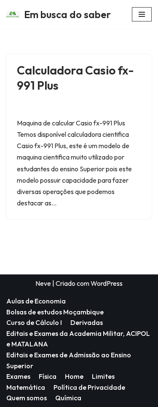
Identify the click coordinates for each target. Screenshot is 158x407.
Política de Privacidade (89, 387)
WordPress (107, 283)
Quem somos (26, 398)
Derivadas (86, 322)
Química (68, 398)
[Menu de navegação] (142, 14)
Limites (103, 376)
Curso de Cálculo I (34, 322)
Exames (18, 376)
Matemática (25, 387)
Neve (43, 283)
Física (47, 376)
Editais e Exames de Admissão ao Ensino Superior (68, 360)
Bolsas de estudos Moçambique (55, 312)
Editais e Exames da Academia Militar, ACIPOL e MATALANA (78, 338)
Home (74, 376)
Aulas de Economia (36, 301)
